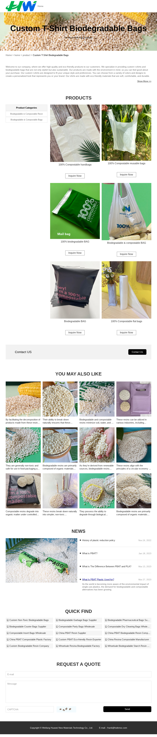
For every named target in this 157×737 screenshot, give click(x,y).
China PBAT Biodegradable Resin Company (129, 633)
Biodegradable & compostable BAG (126, 243)
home (17, 55)
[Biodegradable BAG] (75, 290)
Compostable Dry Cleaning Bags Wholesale (129, 626)
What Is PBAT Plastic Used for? (98, 579)
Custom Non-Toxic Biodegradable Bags (29, 620)
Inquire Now (75, 176)
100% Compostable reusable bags (126, 163)
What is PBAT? (89, 553)
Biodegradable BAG (75, 321)
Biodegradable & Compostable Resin (26, 114)
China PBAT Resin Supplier (72, 633)
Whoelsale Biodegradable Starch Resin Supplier (129, 646)
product (26, 55)
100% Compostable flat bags (126, 321)
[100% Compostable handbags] (75, 133)
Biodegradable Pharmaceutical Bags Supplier (129, 620)
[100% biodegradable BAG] (75, 211)
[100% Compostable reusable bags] (126, 133)
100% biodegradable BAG (75, 241)
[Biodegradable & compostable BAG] (126, 211)
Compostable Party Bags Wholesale (77, 626)
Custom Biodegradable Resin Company (29, 646)
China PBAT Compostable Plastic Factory (30, 639)
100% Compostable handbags (75, 164)
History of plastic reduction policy (98, 540)
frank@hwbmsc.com (117, 728)
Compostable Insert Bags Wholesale (27, 633)
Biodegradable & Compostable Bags (27, 120)
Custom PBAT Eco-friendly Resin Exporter (80, 639)
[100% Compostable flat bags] (126, 290)
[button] (37, 580)
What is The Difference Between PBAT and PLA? (106, 566)
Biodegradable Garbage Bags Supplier (78, 620)
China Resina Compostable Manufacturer (128, 639)
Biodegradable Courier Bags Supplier (27, 626)
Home (40, 6)
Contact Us (137, 352)
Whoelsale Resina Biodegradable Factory (79, 646)
